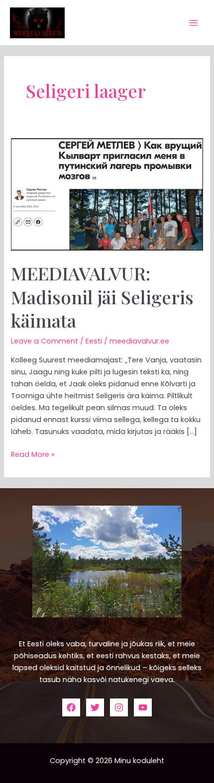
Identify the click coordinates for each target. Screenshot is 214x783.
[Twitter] (95, 707)
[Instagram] (119, 707)
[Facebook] (71, 707)
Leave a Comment (44, 341)
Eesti (94, 341)
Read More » (33, 453)
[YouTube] (143, 707)
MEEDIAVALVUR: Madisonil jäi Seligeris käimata (102, 296)
